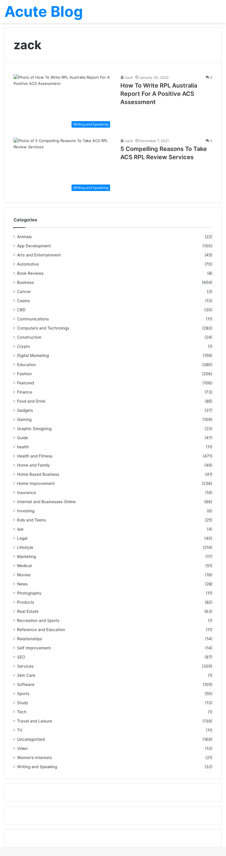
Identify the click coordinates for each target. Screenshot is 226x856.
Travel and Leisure (34, 721)
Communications (33, 319)
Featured (25, 383)
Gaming (24, 419)
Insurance (26, 492)
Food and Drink (31, 401)
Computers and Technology (43, 328)
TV (19, 730)
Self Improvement (34, 648)
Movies (24, 574)
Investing (25, 510)
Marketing (26, 556)
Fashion (24, 373)
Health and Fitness (34, 456)
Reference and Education (41, 629)
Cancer (24, 291)
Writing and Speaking (37, 766)
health (23, 447)
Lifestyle (25, 547)
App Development (34, 245)
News (22, 584)
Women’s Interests (34, 757)
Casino (23, 300)
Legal (22, 538)
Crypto (23, 346)
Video (22, 748)
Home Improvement (36, 483)
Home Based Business (38, 474)
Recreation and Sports (38, 620)
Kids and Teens (31, 520)
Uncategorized (31, 739)
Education (26, 364)
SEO (21, 657)
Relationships (29, 638)
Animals (24, 236)
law (20, 529)
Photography (29, 593)
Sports (23, 693)
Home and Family (33, 465)
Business (25, 282)
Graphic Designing (34, 428)
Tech (21, 712)
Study (22, 702)
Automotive (28, 264)
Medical (24, 565)
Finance (24, 392)
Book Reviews (30, 273)
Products (25, 602)
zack (129, 77)
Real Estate (28, 611)
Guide (22, 437)
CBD (21, 309)
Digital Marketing (33, 355)
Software (25, 684)
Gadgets (25, 410)
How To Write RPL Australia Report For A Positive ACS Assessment (158, 94)
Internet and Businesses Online (46, 501)
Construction (29, 337)
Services (25, 666)
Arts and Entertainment (39, 255)
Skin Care (26, 675)
